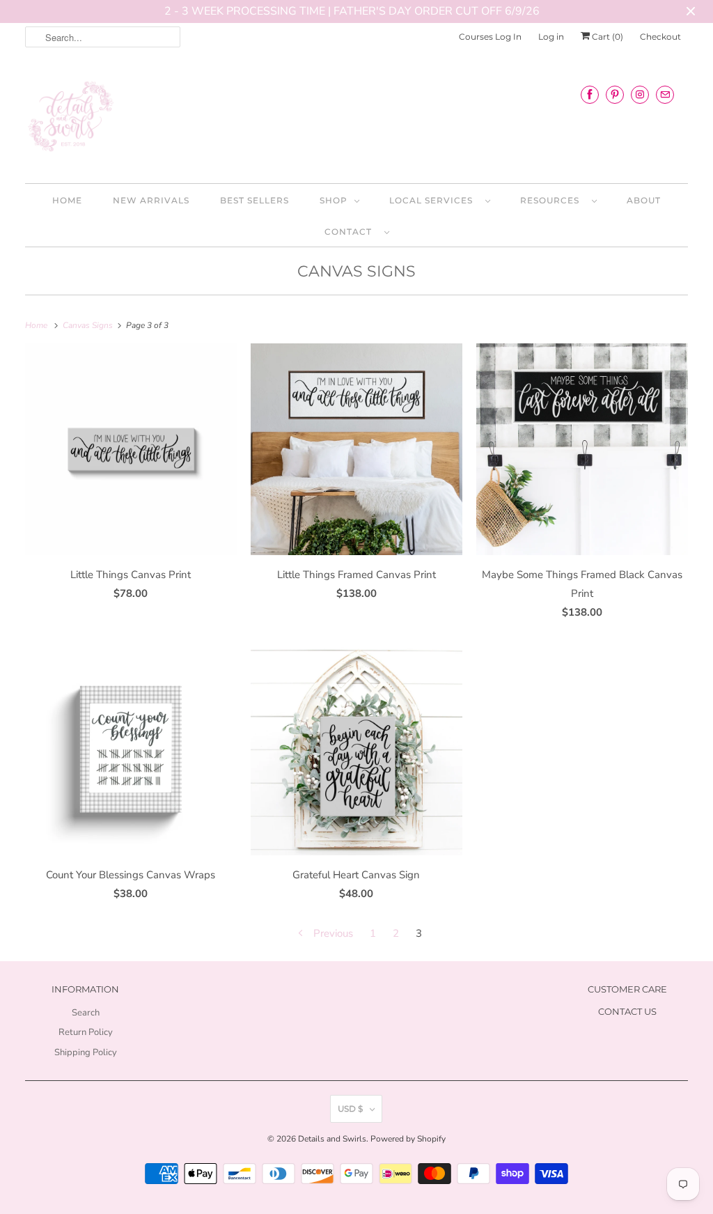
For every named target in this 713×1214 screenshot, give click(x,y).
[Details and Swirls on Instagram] (640, 94)
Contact (350, 231)
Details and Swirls (332, 1138)
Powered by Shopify (408, 1138)
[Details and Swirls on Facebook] (590, 94)
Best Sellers (254, 200)
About (644, 200)
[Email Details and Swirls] (665, 94)
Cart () (606, 36)
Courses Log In (490, 36)
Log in (551, 36)
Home (67, 200)
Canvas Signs (356, 271)
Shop (333, 200)
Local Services (433, 200)
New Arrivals (151, 200)
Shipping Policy (85, 1052)
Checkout (660, 36)
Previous (332, 933)
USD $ (350, 1108)
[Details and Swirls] (357, 120)
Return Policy (85, 1032)
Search (86, 1012)
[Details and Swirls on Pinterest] (615, 94)
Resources (552, 200)
